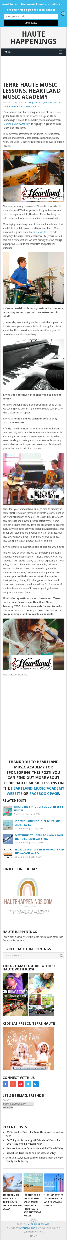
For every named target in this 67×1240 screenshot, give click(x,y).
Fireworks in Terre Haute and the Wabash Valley (30, 1153)
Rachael (6, 102)
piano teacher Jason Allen (36, 232)
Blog (31, 102)
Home (33, 1236)
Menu (8, 52)
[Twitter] (28, 1084)
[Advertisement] (36, 64)
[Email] (36, 1084)
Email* (7, 1100)
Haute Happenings (33, 38)
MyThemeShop (28, 1228)
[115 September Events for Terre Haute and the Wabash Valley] (12, 1182)
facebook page (44, 793)
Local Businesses (52, 102)
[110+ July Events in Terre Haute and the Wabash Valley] (54, 1182)
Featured (39, 102)
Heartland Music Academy (16, 124)
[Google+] (13, 1084)
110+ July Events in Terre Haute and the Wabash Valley (34, 1148)
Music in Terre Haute (13, 106)
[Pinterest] (21, 1084)
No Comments (33, 106)
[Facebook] (5, 1084)
